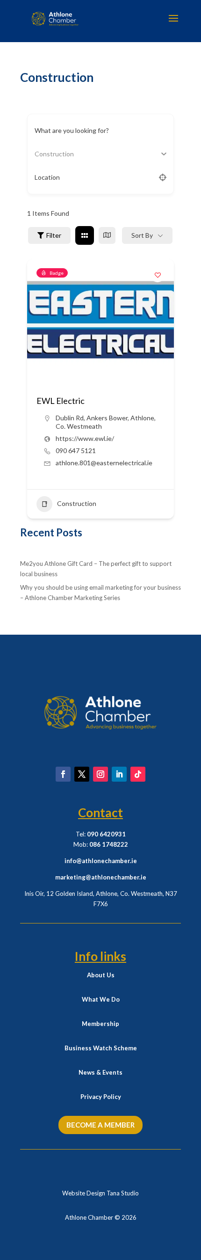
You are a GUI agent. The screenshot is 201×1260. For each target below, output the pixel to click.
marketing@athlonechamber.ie (100, 877)
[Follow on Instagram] (100, 774)
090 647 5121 (76, 450)
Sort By (142, 235)
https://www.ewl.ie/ (85, 438)
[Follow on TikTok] (137, 774)
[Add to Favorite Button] (158, 275)
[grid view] (84, 235)
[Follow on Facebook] (63, 774)
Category (48, 154)
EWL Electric (60, 401)
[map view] (107, 235)
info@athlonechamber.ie (101, 860)
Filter (53, 235)
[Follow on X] (81, 774)
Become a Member (100, 1125)
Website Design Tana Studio (100, 1193)
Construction (76, 503)
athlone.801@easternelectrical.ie (104, 463)
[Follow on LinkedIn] (119, 774)
